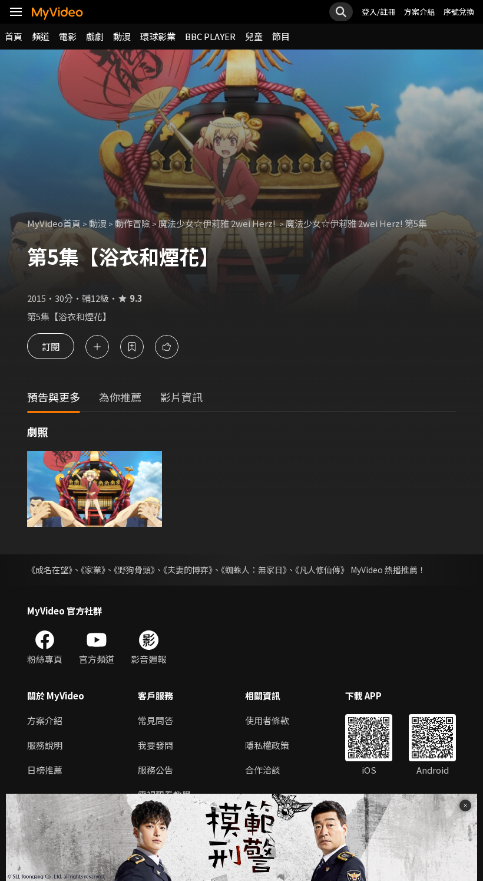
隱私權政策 (267, 745)
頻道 (40, 36)
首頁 (13, 36)
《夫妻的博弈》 (188, 570)
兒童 (254, 36)
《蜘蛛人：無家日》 (254, 570)
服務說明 (44, 745)
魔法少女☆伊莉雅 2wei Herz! (217, 223)
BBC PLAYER (210, 36)
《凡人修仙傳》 (322, 570)
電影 (68, 36)
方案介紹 (419, 11)
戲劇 (95, 36)
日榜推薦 (44, 770)
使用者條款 (267, 720)
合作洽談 (262, 770)
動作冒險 (132, 223)
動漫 (122, 36)
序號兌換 (459, 11)
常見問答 (155, 720)
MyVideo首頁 (54, 223)
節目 (281, 36)
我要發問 (155, 745)
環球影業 (158, 36)
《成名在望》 (49, 570)
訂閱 (50, 346)
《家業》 (93, 570)
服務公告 (155, 770)
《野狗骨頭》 (134, 570)
